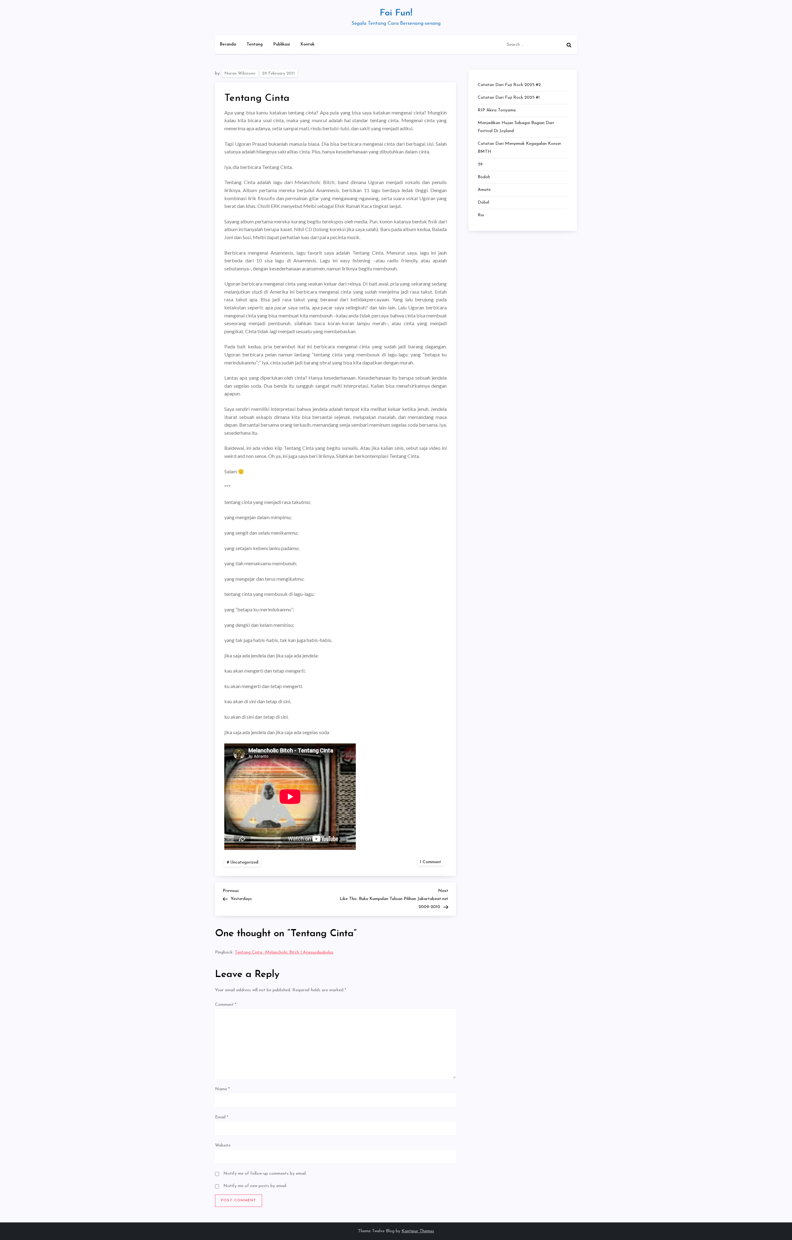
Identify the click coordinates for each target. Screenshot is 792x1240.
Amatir (484, 189)
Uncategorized (244, 862)
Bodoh (484, 177)
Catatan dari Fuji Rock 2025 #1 (509, 97)
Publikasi (281, 44)
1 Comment (432, 862)
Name (222, 1089)
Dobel (483, 202)
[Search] (569, 45)
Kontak (307, 44)
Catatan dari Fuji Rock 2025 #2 (509, 85)
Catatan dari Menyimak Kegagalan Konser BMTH (519, 147)
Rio (481, 215)
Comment (225, 1004)
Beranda (228, 44)
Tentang (255, 44)
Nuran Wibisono (240, 73)
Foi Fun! (396, 13)
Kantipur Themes (418, 1231)
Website (222, 1145)
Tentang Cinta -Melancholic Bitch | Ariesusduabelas (284, 952)
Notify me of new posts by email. (255, 1186)
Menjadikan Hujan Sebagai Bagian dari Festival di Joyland (516, 127)
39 (480, 164)
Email (221, 1117)
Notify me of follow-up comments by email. (265, 1173)
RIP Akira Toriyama (497, 110)
